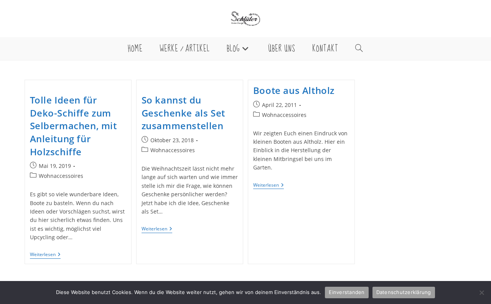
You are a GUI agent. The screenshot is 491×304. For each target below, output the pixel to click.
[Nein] (481, 292)
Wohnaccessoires (61, 175)
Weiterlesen (45, 255)
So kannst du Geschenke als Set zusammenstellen (183, 113)
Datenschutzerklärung (403, 292)
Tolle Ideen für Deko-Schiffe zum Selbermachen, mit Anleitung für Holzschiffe (73, 126)
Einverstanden (346, 292)
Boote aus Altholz (293, 90)
